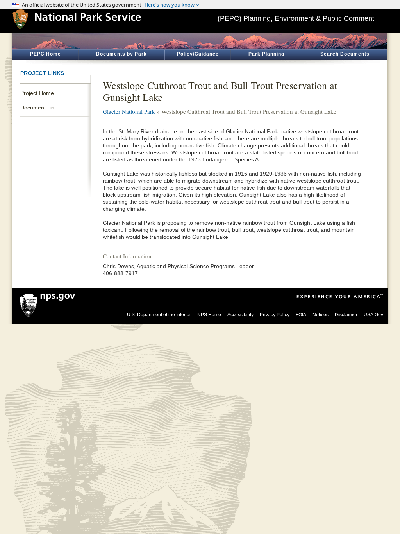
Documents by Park (121, 54)
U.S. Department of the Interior (159, 314)
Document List (38, 107)
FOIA (301, 314)
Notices (320, 314)
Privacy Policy (274, 314)
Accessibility (240, 314)
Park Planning (266, 54)
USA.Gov (373, 314)
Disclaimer (346, 314)
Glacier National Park (129, 111)
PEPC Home (45, 54)
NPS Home (209, 314)
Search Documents (345, 54)
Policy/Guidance (198, 54)
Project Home (37, 93)
